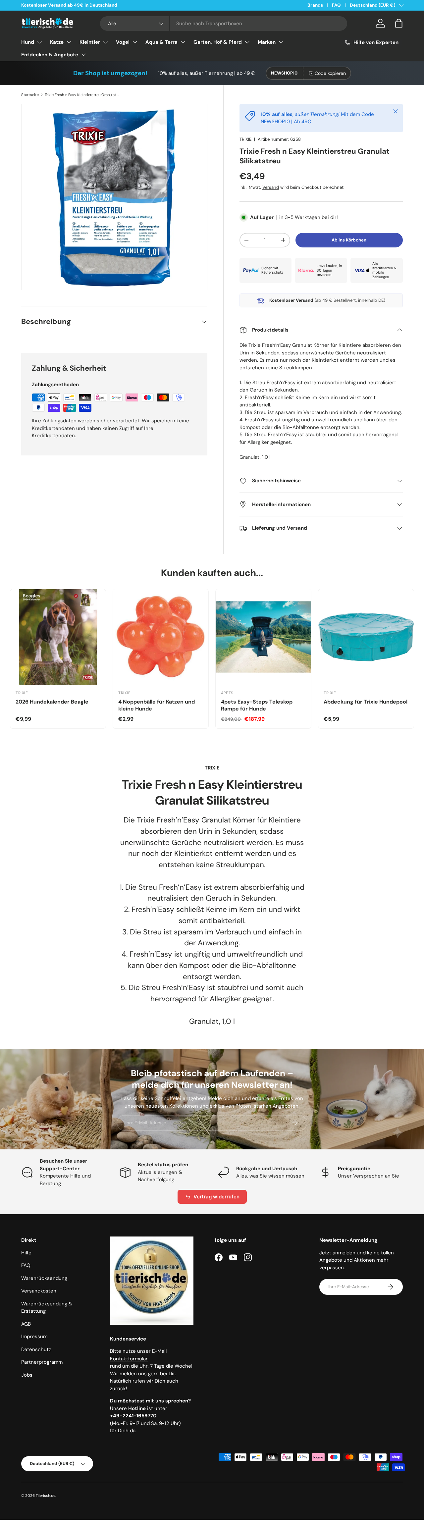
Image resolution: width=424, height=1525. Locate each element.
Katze (57, 42)
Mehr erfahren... (105, 5)
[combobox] (223, 23)
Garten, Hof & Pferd (217, 42)
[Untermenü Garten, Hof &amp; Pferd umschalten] (247, 42)
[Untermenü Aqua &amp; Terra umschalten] (183, 42)
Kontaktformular (129, 1358)
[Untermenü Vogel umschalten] (135, 42)
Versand (270, 187)
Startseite (30, 94)
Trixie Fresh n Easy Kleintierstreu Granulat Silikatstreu (82, 94)
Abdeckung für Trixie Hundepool (365, 701)
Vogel (123, 42)
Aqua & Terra (161, 42)
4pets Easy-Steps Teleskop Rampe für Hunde (256, 705)
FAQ (336, 5)
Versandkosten (38, 1291)
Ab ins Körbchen (349, 240)
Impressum (34, 1336)
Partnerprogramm (42, 1362)
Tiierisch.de (45, 1495)
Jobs (26, 1375)
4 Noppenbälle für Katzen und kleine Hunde (156, 705)
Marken (267, 42)
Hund (27, 42)
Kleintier (90, 42)
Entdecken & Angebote (49, 54)
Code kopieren (330, 73)
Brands (315, 5)
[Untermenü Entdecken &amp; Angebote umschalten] (83, 55)
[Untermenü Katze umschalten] (69, 42)
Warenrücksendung (44, 1278)
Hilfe (26, 1252)
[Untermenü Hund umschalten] (39, 42)
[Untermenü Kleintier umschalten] (105, 42)
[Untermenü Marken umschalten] (281, 42)
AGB (26, 1324)
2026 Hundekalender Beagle (52, 701)
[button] (399, 23)
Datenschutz (36, 1349)
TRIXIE (245, 139)
